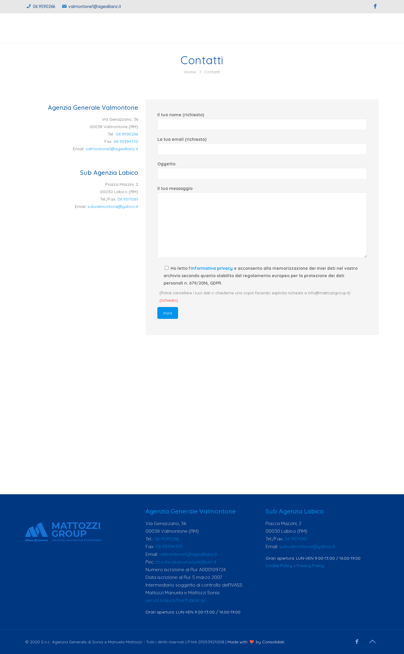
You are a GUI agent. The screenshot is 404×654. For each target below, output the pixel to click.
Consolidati (273, 642)
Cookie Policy (279, 565)
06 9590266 (44, 6)
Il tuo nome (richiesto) (180, 114)
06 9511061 (127, 199)
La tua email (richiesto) (181, 139)
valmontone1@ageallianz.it (94, 6)
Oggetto (166, 164)
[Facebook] (375, 6)
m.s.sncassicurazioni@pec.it (186, 562)
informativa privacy (212, 268)
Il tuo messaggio (175, 188)
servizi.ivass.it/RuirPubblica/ (176, 600)
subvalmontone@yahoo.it (113, 206)
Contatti (212, 72)
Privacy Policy (310, 565)
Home (190, 72)
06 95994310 (126, 141)
